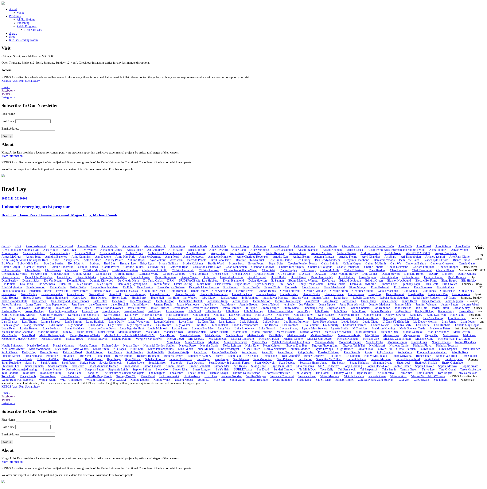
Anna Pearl (172, 256)
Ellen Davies (84, 284)
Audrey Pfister (114, 260)
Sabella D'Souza (155, 359)
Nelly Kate (252, 345)
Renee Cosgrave (314, 355)
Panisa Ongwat (49, 352)
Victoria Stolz (398, 376)
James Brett (349, 301)
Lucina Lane (179, 328)
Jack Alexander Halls (14, 301)
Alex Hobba (462, 246)
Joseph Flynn (90, 311)
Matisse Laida (255, 335)
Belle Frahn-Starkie (280, 260)
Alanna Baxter (328, 246)
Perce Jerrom (249, 352)
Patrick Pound (94, 352)
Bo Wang (7, 263)
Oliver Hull (385, 349)
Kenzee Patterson (205, 318)
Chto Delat (268, 270)
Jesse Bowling (42, 307)
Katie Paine (457, 314)
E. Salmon (277, 280)
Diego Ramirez (457, 277)
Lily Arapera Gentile (139, 325)
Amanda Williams (110, 253)
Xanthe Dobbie (140, 379)
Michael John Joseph (319, 338)
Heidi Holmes (10, 297)
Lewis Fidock (349, 321)
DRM (170, 280)
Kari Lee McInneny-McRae (18, 314)
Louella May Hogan (467, 325)
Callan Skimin (329, 263)
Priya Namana (33, 355)
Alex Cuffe (405, 246)
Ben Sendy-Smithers (327, 260)
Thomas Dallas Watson (246, 372)
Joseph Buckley (34, 311)
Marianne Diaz (389, 331)
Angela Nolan (392, 253)
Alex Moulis (50, 249)
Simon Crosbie (152, 366)
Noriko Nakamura (275, 349)
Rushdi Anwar (94, 359)
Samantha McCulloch (329, 359)
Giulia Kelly (466, 290)
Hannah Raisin (289, 294)
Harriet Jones (356, 294)
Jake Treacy (330, 301)
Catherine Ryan (179, 266)
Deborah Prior (410, 277)
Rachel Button (123, 355)
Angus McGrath (11, 256)
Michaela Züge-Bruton (397, 338)
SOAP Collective (328, 366)
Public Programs (27, 26)
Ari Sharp (390, 256)
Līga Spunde (75, 325)
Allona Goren (10, 253)
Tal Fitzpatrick (368, 369)
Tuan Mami (148, 376)
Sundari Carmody (284, 369)
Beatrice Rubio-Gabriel (250, 260)
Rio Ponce (335, 355)
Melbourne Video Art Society (19, 338)
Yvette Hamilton (282, 379)
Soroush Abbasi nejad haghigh (20, 369)
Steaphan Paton (94, 369)
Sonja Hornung (353, 366)
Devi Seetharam (433, 277)
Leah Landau (227, 321)
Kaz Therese (67, 318)
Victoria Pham (377, 376)
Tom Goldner (425, 372)
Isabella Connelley (364, 297)
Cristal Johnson (198, 273)
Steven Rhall (180, 369)
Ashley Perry (71, 260)
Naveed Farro (187, 345)
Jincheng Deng (314, 307)
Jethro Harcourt (232, 307)
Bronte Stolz (236, 263)
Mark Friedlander (438, 331)
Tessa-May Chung (50, 372)
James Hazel (409, 301)
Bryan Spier (276, 263)
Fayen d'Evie (272, 287)
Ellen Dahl (65, 284)
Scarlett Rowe (135, 362)
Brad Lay (109, 263)
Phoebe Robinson (328, 352)
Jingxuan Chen (336, 307)
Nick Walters (80, 349)
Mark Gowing (461, 331)
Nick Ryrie (61, 349)
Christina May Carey (95, 270)
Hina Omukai (99, 297)
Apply (13, 33)
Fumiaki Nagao (102, 290)
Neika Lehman (232, 345)
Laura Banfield (95, 321)
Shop (12, 36)
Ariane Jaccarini (435, 256)
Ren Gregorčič (291, 355)
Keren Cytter (228, 318)
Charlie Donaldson (348, 266)
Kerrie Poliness (250, 318)
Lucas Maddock (74, 328)
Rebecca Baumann (148, 355)
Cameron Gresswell (442, 263)
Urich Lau (211, 376)
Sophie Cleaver (424, 366)
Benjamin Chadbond (356, 260)
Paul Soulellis (155, 352)
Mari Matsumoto (366, 331)
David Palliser (346, 277)
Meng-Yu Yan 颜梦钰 (149, 338)
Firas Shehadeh (380, 287)
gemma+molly (199, 290)
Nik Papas (119, 349)
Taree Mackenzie (470, 369)
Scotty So (176, 362)
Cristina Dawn (241, 273)
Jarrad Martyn (140, 304)
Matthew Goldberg (321, 335)
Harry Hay (374, 294)
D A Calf (304, 273)
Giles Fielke (447, 290)
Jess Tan (7, 307)
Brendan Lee (128, 263)
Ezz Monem (230, 287)
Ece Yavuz (328, 280)
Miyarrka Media (324, 342)
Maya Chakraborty (349, 335)
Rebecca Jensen (173, 355)
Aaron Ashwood (36, 246)
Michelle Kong (424, 338)
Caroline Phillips (133, 266)
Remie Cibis (270, 355)
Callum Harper (352, 263)
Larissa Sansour (50, 321)
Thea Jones (176, 372)
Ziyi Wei (404, 379)
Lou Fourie (423, 325)
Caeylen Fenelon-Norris (302, 263)
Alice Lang (239, 249)
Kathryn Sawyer (395, 314)
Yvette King (304, 379)
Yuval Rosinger (258, 379)
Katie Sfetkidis (28, 318)
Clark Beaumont (422, 270)
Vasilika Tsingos (256, 376)
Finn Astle (291, 287)
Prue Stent (85, 355)
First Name (8, 113)
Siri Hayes (240, 366)
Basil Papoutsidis (221, 260)
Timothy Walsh (343, 372)
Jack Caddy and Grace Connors (70, 301)
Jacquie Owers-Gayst (288, 301)
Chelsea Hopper (448, 266)
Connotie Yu (103, 273)
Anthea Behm (301, 256)
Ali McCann (175, 249)
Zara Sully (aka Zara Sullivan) (376, 379)
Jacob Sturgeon (165, 301)
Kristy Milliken (409, 318)
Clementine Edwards (14, 273)
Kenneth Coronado (179, 318)
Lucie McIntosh (157, 328)
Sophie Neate (470, 366)
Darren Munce (189, 277)
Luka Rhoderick (244, 328)
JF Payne (251, 307)
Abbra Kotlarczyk (155, 246)
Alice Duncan (196, 249)
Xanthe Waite (162, 379)
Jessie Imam (180, 307)
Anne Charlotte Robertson (252, 256)
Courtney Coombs (174, 273)
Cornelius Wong (148, 273)
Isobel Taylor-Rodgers (426, 297)
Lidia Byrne (56, 325)
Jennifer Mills (403, 304)
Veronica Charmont (282, 376)
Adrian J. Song (240, 246)
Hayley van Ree (438, 294)
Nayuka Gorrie (209, 345)
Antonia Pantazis (324, 256)
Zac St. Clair (323, 379)
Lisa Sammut (310, 325)
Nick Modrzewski (40, 349)
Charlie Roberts (373, 266)
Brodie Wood (216, 263)
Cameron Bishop (416, 263)
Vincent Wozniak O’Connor (428, 376)
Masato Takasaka (190, 335)
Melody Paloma (121, 338)
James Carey (368, 301)
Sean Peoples (287, 362)
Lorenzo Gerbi (402, 325)
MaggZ (67, 331)
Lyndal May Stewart (314, 328)
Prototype (52, 355)
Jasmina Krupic (163, 304)
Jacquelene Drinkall (191, 301)
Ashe (56, 260)
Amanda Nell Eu (85, 253)
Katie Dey (416, 314)
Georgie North (339, 290)
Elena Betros (449, 280)
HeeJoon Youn (461, 294)
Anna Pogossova (193, 256)
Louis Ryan (8, 328)
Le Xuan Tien (206, 321)
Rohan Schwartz (401, 355)
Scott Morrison (157, 362)
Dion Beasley (10, 280)
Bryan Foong (256, 263)
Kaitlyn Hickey (424, 311)
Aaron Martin (109, 246)
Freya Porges (80, 290)
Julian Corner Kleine (280, 311)
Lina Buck (201, 325)
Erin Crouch (449, 284)
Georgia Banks (267, 290)
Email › (6, 87)
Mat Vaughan (213, 335)
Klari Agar (389, 318)
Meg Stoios (372, 335)
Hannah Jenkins (266, 294)
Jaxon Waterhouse (188, 304)
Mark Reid (28, 335)
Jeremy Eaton (449, 304)
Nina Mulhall (206, 349)
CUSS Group (286, 273)
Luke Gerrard (267, 328)
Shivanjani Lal (10, 366)
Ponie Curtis (405, 352)
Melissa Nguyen (97, 338)
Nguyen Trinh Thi (354, 345)
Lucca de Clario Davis (102, 328)
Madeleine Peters (440, 328)
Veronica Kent (307, 376)
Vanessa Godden (231, 376)
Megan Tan (431, 335)
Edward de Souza (350, 280)
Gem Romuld (177, 290)
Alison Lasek (355, 249)
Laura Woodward (139, 321)
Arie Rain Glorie (459, 256)
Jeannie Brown (249, 304)
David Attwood (256, 277)
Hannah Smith (311, 294)
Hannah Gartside (185, 294)
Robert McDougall (375, 355)
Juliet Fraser (359, 311)
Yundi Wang (237, 379)
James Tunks (33, 304)
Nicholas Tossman (447, 345)
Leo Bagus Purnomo (296, 321)
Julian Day (303, 311)
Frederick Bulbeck (40, 290)
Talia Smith (389, 369)
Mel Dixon (469, 335)
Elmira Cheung (183, 284)
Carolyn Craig (156, 266)
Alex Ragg (69, 249)
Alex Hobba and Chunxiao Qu (20, 249)
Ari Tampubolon (411, 256)
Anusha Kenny (348, 256)
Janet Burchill (119, 304)
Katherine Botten (348, 314)
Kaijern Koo (403, 311)
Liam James (449, 321)
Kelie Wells (156, 318)
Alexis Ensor (134, 249)
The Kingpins (157, 372)
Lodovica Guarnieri (355, 325)
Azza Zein (176, 260)
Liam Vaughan (10, 325)
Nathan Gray (131, 345)
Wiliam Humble (95, 379)
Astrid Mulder (92, 260)
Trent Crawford (70, 376)
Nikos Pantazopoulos (160, 349)
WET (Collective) (71, 379)
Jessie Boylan (83, 307)
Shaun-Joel (403, 362)
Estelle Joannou (35, 287)
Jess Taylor (22, 307)
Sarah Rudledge (11, 362)
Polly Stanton (385, 352)
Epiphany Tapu (410, 284)
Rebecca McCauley (199, 355)
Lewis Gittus (370, 321)
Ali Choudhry (155, 249)
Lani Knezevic (457, 318)
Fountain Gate (445, 287)
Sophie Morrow (447, 366)
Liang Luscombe (34, 325)
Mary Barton (167, 335)
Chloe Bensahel (11, 270)
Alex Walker (88, 249)
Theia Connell (196, 372)
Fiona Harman (310, 287)
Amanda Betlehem (34, 253)
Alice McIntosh (259, 249)
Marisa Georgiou (413, 331)
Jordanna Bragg (11, 311)
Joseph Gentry (111, 311)
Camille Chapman (35, 266)
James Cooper (388, 301)
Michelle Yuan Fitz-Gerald (454, 338)
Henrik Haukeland (57, 297)
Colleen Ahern (60, 273)
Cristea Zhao (220, 273)
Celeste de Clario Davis (207, 266)
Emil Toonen (286, 284)
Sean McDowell (265, 362)
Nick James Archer (13, 349)
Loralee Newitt (380, 325)
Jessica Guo (63, 307)
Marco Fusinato (286, 331)
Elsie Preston (223, 284)
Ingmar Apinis (320, 297)
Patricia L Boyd (72, 352)
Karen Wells (466, 311)
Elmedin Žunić (160, 284)
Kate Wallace (326, 314)
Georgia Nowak (290, 290)
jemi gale (289, 304)
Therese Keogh (218, 372)
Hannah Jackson (242, 294)
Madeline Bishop (48, 331)
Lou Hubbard (442, 325)
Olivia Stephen (448, 349)
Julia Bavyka (213, 311)
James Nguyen (454, 301)
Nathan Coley (110, 345)
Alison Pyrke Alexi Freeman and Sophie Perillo (396, 249)
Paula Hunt (200, 352)
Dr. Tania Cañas (153, 280)
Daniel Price (64, 277)
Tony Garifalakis (467, 372)
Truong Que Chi (126, 376)
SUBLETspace (243, 369)
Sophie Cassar (402, 366)
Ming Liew (173, 342)
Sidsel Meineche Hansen (103, 366)
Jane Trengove (98, 304)
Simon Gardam (175, 366)
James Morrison (431, 301)
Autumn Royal (136, 260)
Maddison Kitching (383, 328)
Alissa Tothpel (437, 249)
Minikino (213, 342)
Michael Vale (371, 338)
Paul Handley (135, 352)
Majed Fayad (106, 331)
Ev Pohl (128, 287)
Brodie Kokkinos (193, 263)
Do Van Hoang (53, 280)
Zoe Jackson (421, 379)
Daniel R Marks (86, 277)
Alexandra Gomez (111, 249)
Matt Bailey (276, 335)
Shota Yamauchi (58, 366)
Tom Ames (405, 372)
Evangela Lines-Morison (204, 287)
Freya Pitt (62, 290)
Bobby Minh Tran (28, 263)
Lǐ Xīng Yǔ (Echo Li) (396, 321)
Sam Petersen (285, 359)
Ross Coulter (469, 355)
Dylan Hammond (233, 280)
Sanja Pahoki (432, 359)
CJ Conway (309, 270)
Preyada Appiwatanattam (432, 352)
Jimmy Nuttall (291, 307)
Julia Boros (232, 311)
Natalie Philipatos (12, 345)
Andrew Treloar (346, 253)
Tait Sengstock (347, 369)
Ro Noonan (353, 355)
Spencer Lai (73, 369)
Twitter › (7, 94)
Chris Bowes (53, 270)
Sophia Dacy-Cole (378, 366)
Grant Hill (115, 294)
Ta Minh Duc (307, 369)
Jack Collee (100, 301)
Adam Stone (177, 246)
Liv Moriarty (330, 325)
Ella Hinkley (469, 280)
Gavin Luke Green (153, 290)
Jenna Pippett (327, 304)
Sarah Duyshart (454, 359)
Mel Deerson (450, 335)
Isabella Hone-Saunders (394, 297)
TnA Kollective (385, 372)
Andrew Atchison (321, 253)
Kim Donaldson (317, 318)
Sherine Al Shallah (426, 362)
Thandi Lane (73, 372)
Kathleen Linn (372, 314)
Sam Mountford (262, 359)
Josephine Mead (134, 311)
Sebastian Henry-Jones (313, 362)
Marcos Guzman (310, 331)
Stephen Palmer (141, 369)
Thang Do (92, 372)
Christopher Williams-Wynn (240, 270)
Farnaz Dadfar (251, 287)
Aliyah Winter (459, 249)
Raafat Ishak (103, 355)
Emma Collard (336, 284)
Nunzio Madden (300, 349)
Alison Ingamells (308, 249)
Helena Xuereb (32, 297)
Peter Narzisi (285, 352)
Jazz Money (227, 304)
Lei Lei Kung (271, 321)
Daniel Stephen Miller (113, 277)
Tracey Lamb (28, 376)
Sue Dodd (263, 369)
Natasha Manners (63, 345)
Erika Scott (431, 284)
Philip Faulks (306, 352)
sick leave (78, 366)
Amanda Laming (60, 253)
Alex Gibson (443, 246)
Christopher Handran (125, 270)
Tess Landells (10, 372)
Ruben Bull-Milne (48, 359)
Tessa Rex (28, 372)
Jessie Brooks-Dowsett (109, 307)
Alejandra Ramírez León (379, 246)
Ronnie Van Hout (446, 355)
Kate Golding (201, 314)
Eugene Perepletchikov (104, 287)
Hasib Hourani (395, 294)
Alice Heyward (218, 249)
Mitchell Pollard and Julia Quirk (291, 342)
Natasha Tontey (88, 345)
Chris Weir (71, 270)
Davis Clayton (389, 277)
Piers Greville (352, 352)
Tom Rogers (445, 372)
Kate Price (282, 314)
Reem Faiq (234, 355)
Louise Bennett (29, 328)
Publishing (23, 23)
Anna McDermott (150, 256)
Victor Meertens (329, 376)
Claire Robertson (354, 270)
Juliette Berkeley (381, 311)
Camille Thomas (88, 266)
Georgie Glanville (315, 290)
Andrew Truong (370, 253)
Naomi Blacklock (465, 342)
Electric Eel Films (426, 280)
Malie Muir (152, 331)
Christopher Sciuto (183, 270)
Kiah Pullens (295, 318)
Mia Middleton (218, 338)
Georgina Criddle (362, 290)
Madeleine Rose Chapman (17, 331)
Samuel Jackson (356, 359)
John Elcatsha (403, 307)
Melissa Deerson (51, 338)
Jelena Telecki (270, 304)
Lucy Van (224, 328)
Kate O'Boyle (263, 314)
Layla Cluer (186, 321)
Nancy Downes (441, 342)
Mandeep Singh (173, 331)
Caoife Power (110, 266)
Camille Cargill (11, 266)
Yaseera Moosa (183, 379)
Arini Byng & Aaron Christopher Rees (25, 260)
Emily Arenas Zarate (311, 284)
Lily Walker (183, 325)
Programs (15, 16)
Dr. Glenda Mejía (128, 280)
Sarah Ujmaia (49, 362)
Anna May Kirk (125, 256)
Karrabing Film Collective (83, 314)
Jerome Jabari (470, 304)
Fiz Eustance (401, 287)
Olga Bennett (345, 349)
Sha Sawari (338, 362)
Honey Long (119, 297)
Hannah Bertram (160, 294)
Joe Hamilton (382, 307)
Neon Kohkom (272, 345)
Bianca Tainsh (461, 260)
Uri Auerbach (192, 376)
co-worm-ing (39, 273)
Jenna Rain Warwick (352, 304)
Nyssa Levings (324, 349)
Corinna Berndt (124, 273)
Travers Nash (48, 376)
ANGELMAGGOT (418, 253)
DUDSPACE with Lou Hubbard (198, 280)
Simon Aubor (131, 366)
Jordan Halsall (440, 307)
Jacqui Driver (240, 301)
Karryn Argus (112, 314)
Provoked (68, 355)
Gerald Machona (388, 290)
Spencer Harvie (52, 369)
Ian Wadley (190, 297)
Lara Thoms (29, 321)
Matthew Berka (296, 335)
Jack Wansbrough (140, 301)
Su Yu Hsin (222, 369)
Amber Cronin (134, 253)
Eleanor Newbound (399, 280)
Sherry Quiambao (452, 362)
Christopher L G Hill (154, 270)
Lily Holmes (163, 325)
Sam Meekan (241, 359)
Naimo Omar (419, 342)
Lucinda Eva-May (203, 328)
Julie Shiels (340, 311)
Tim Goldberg (302, 372)
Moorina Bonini (397, 342)
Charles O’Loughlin (320, 266)
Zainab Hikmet (344, 379)
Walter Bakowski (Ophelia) (18, 379)
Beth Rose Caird (409, 260)
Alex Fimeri (423, 246)
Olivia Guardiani (406, 349)
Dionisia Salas (31, 280)
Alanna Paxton (351, 246)
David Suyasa (367, 277)
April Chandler (371, 256)
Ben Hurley (303, 260)
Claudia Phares (445, 270)
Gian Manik (410, 290)
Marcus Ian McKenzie (338, 331)
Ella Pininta (8, 284)
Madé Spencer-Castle (412, 328)
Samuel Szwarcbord (408, 359)
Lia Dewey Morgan (425, 321)
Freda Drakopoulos (13, 290)
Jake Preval (312, 301)
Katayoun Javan (152, 314)
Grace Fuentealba (52, 294)
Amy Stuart (237, 253)
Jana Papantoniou (56, 304)
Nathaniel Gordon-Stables (159, 345)
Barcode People (196, 260)
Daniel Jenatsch (11, 277)
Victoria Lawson (354, 376)
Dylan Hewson (257, 280)
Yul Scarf (219, 379)
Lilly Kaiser (115, 325)
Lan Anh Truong (433, 318)
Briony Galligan (168, 263)
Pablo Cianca (10, 352)
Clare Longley (398, 270)
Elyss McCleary (264, 284)
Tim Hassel (322, 372)
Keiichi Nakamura (115, 318)
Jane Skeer (78, 304)
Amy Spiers (218, 253)
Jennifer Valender (426, 304)
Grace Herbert (75, 294)
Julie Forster (322, 311)
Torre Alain (8, 376)
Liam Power (468, 321)
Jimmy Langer (270, 307)
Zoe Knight (440, 379)
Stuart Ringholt (202, 369)
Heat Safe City (33, 29)
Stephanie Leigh (118, 369)
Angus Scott (33, 256)
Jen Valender (306, 304)
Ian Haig (173, 297)
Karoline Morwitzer (51, 314)
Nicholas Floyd (422, 345)
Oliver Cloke (365, 349)
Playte (368, 352)
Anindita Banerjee (56, 256)
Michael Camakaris (242, 338)
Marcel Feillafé (219, 331)
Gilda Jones (429, 290)
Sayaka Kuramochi (110, 362)
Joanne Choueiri (360, 307)
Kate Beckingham (177, 314)
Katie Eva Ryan (436, 314)
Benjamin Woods (384, 260)
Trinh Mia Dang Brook (98, 376)
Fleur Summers (423, 287)
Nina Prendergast (228, 349)
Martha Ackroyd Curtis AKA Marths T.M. (129, 335)
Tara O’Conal (447, 369)
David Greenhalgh (322, 277)
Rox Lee (7, 359)
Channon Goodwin (263, 266)
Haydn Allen (416, 294)
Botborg (94, 263)
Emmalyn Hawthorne (363, 284)
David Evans (298, 277)
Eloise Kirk (204, 284)
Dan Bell (447, 273)
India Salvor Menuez (275, 297)
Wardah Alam (47, 379)
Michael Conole (293, 338)
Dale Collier (369, 273)
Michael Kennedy (347, 338)
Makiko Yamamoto (129, 331)
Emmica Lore (388, 284)
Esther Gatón (78, 287)
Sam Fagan (203, 359)
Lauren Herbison (164, 321)
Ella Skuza (26, 284)
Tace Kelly (326, 369)
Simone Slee (221, 366)
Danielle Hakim (140, 277)
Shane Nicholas (359, 362)
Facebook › (8, 90)
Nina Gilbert (185, 349)
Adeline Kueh (198, 246)
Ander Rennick (275, 253)
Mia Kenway (196, 338)
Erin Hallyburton (12, 287)
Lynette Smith (339, 328)
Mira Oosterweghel (235, 342)
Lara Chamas (10, 321)
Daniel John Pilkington (39, 277)
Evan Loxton (145, 287)
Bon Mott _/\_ (76, 263)
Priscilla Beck (460, 352)
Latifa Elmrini (73, 321)
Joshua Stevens (175, 311)
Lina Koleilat (220, 325)
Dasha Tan (209, 277)
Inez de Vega (300, 297)
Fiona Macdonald (334, 287)
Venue (20, 12)
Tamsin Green (408, 369)
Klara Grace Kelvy (367, 318)
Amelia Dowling (196, 253)
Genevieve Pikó (222, 290)
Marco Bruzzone (262, 331)
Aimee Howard (279, 246)
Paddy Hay (29, 352)
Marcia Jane (240, 331)
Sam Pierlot (305, 359)
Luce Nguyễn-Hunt (132, 328)
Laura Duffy (116, 321)
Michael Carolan (269, 338)
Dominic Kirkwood (101, 280)
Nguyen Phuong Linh (325, 345)
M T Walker (360, 328)
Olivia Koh (427, 349)
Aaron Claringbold (61, 246)
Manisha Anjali (196, 331)
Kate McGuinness (240, 314)
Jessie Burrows (160, 307)
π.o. (454, 379)
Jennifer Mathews (379, 304)
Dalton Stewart (391, 273)
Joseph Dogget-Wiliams (63, 311)
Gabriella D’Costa (127, 290)
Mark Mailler (9, 335)
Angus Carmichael (446, 253)
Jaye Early (209, 304)
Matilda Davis (234, 335)
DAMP (433, 273)
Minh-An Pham (194, 342)
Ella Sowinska (46, 284)
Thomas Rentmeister (277, 372)
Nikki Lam (136, 349)
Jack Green (118, 301)
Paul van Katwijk (178, 352)
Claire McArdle (329, 270)
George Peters (244, 290)
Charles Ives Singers (291, 266)
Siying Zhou (258, 366)
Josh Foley (154, 311)
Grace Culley (29, 294)
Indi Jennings (250, 297)
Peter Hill (267, 352)
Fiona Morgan (357, 287)
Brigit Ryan (147, 263)
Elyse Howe (242, 284)
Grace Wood (96, 294)
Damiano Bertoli (414, 273)
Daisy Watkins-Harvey (344, 273)
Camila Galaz (467, 263)
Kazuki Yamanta (89, 318)
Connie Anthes (82, 273)
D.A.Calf (320, 273)
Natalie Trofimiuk (38, 345)
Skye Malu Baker (281, 366)
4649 (18, 246)
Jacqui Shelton (261, 301)
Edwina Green (374, 280)
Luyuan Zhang (289, 328)
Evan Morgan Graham (171, 287)
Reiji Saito (251, 355)
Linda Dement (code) (245, 325)
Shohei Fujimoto (34, 366)
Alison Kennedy (332, 249)
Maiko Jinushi (84, 331)
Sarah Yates (69, 362)
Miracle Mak (259, 342)
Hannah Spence (334, 294)
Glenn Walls (9, 294)
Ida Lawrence (229, 297)
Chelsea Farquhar (423, 266)
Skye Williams (305, 366)
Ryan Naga (114, 359)
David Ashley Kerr (231, 277)
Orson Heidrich (471, 349)
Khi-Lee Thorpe (273, 318)
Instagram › (8, 97)
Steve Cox (162, 369)
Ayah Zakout (158, 260)
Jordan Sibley (461, 307)
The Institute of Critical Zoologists (123, 372)
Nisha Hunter (252, 349)
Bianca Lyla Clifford (436, 260)
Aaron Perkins (130, 246)
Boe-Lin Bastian (54, 263)
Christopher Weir (209, 270)
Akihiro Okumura (304, 246)
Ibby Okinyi (209, 297)
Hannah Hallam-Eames (214, 294)
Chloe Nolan (33, 270)
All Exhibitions (26, 19)
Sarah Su (30, 362)
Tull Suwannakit (169, 376)
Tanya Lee (428, 369)
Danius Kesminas (165, 277)
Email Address (10, 128)
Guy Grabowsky (135, 294)
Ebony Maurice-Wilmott (303, 280)
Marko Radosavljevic (52, 335)
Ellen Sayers (104, 284)
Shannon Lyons (382, 362)
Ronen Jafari (423, 355)
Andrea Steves (297, 253)
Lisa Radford (290, 325)
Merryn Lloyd (175, 338)
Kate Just (218, 314)
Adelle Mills (218, 246)
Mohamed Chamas (350, 342)
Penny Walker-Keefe (224, 352)
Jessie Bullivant (137, 307)
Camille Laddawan (62, 266)
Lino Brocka (270, 325)
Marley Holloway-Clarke (85, 335)
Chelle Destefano (398, 266)
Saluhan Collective (180, 359)
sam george (221, 359)
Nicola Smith (101, 349)
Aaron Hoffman (87, 246)
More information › (13, 155)
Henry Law (79, 297)
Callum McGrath (375, 263)
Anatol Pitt (254, 253)
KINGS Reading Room (23, 40)
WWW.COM (118, 379)
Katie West (48, 318)
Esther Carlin (58, 287)
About (13, 9)
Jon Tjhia (421, 307)
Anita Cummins (81, 256)
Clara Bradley (377, 270)
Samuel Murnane (381, 359)
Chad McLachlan (236, 266)
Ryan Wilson (133, 359)
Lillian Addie (95, 325)
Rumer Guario (71, 359)
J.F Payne (450, 297)
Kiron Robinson (341, 318)
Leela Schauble (249, 321)
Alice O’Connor (283, 249)
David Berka (278, 277)
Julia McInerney (253, 311)
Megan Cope (391, 335)
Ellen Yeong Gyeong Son (131, 284)
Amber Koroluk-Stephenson (165, 253)
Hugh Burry (139, 297)
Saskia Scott (87, 362)
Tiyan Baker (363, 372)
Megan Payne (411, 335)
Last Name (8, 121)
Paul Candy (115, 352)
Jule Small (195, 311)
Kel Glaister (137, 318)
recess (219, 355)
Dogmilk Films (76, 280)
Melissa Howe (74, 338)
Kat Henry (131, 314)
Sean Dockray (195, 362)
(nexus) (6, 246)
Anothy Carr (280, 256)
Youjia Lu (203, 379)
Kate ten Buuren (303, 314)
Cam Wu (395, 263)
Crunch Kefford (264, 273)
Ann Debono (103, 256)
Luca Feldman (51, 328)
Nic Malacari (377, 345)
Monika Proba (374, 342)
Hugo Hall (157, 297)
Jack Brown (39, 301)
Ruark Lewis (24, 359)
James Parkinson (11, 304)
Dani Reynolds (467, 273)
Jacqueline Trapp (217, 301)
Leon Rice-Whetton (325, 321)
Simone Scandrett (199, 366)
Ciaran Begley (288, 270)
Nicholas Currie (398, 345)
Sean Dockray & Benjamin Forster (229, 362)
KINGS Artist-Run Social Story (21, 80)
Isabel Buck (341, 297)
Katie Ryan (8, 318)
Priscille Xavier (11, 355)
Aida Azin (259, 246)
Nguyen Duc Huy (296, 345)
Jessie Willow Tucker (205, 307)
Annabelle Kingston (220, 256)
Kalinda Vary (446, 311)
